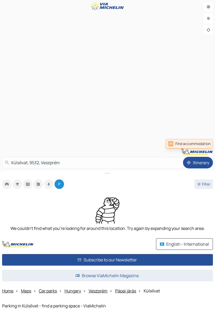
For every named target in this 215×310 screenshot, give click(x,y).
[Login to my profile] (208, 7)
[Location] (208, 30)
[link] (189, 143)
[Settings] (208, 18)
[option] (7, 184)
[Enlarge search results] (107, 173)
